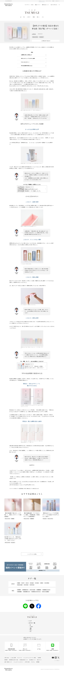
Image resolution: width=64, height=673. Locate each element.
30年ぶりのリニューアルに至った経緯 (28, 58)
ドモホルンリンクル (42, 0)
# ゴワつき (32, 584)
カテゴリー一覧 (32, 623)
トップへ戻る (56, 660)
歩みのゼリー (58, 0)
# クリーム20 (32, 589)
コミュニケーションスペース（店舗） (29, 657)
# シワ (23, 583)
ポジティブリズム (48, 0)
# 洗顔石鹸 (19, 591)
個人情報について (32, 659)
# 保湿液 (18, 589)
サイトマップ (19, 657)
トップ (30, 620)
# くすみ (36, 583)
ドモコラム (33, 661)
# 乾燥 (18, 583)
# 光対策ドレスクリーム (36, 591)
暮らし (31, 629)
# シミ (27, 583)
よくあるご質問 (13, 657)
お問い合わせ (6, 657)
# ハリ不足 (47, 583)
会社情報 (39, 657)
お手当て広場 (27, 661)
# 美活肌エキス (25, 589)
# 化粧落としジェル (46, 589)
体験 (30, 628)
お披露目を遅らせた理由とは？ (26, 54)
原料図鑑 (37, 661)
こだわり (34, 33)
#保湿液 (12, 518)
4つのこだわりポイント (25, 62)
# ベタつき (26, 584)
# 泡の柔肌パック (26, 591)
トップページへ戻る (32, 554)
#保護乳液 (32, 518)
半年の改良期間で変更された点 (26, 65)
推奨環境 (6, 659)
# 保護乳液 (39, 589)
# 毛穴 (42, 583)
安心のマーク (39, 659)
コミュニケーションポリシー (18, 661)
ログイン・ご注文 (29, 4)
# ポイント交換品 (45, 591)
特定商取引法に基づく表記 (13, 659)
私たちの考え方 (54, 4)
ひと (30, 631)
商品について (37, 4)
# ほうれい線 (19, 584)
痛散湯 (53, 0)
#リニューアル (35, 37)
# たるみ (31, 583)
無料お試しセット (45, 4)
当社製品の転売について (24, 659)
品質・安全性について (8, 661)
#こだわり (41, 37)
